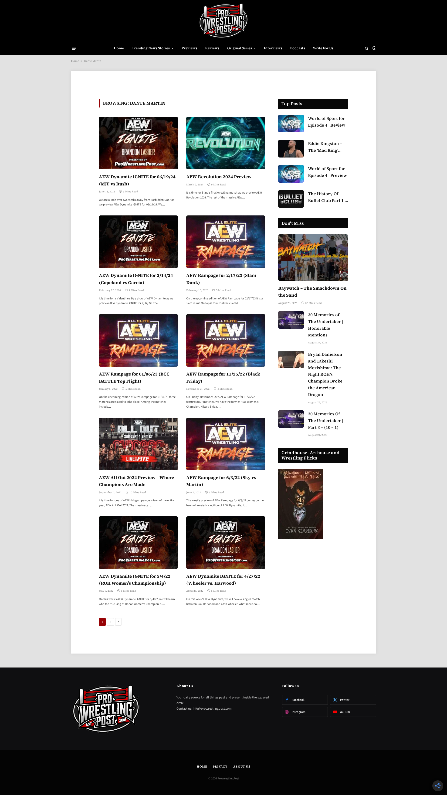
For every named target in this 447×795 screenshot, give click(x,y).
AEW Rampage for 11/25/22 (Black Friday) (223, 377)
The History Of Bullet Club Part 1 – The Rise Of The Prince (327, 197)
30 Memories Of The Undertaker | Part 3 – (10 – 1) (325, 420)
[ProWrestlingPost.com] (223, 21)
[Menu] (74, 48)
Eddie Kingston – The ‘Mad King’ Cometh (325, 147)
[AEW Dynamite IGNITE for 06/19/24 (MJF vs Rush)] (138, 143)
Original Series (239, 48)
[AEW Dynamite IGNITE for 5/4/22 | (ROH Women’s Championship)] (138, 542)
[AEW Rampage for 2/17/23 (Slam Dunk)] (225, 241)
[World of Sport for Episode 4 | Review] (291, 123)
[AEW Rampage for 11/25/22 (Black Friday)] (225, 340)
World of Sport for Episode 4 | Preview (327, 172)
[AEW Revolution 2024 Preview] (225, 143)
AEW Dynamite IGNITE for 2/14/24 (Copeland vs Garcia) (136, 278)
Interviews (273, 48)
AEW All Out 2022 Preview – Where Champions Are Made (136, 480)
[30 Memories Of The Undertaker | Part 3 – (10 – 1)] (291, 419)
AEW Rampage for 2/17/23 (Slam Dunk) (221, 278)
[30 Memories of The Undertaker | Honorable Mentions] (291, 320)
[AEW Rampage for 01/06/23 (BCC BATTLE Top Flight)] (138, 340)
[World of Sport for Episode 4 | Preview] (291, 174)
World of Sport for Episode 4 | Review (326, 121)
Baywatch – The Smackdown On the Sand (312, 291)
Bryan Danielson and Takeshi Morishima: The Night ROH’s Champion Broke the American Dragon (325, 374)
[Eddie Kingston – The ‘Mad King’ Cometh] (291, 149)
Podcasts (297, 48)
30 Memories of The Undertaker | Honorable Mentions (325, 325)
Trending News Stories (151, 48)
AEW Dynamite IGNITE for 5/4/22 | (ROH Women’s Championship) (136, 579)
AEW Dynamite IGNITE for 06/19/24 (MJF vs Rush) (137, 180)
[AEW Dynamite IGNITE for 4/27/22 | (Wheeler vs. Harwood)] (225, 542)
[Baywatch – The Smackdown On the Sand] (313, 257)
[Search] (366, 48)
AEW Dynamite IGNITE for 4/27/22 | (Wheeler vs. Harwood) (224, 579)
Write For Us (323, 48)
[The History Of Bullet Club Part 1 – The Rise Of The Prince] (291, 199)
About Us (241, 766)
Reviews (212, 48)
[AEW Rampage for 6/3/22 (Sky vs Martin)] (225, 444)
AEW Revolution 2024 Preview (218, 177)
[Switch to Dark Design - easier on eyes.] (373, 48)
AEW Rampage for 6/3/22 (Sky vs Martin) (221, 480)
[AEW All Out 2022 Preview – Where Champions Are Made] (138, 444)
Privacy (220, 766)
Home (119, 48)
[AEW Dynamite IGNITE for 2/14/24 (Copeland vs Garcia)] (138, 241)
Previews (189, 48)
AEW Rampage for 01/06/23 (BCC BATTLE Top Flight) (134, 377)
